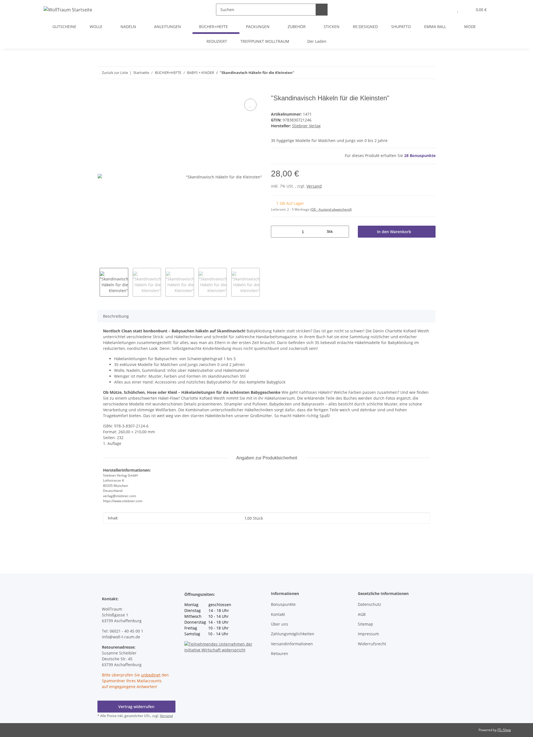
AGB (362, 614)
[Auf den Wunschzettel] (250, 105)
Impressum (368, 633)
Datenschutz (369, 604)
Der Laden (316, 41)
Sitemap (365, 624)
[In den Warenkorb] (101, 91)
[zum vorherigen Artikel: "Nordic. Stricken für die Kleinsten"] (430, 73)
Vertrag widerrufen (136, 706)
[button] (446, 9)
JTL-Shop (504, 730)
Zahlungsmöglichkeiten (292, 633)
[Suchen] (322, 10)
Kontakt (278, 614)
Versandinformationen (292, 643)
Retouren (279, 653)
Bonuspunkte (283, 604)
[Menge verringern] (277, 231)
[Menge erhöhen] (343, 231)
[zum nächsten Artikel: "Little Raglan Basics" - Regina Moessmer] (418, 73)
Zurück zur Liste (115, 72)
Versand (314, 186)
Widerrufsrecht (372, 643)
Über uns (279, 624)
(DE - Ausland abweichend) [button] (331, 209)
